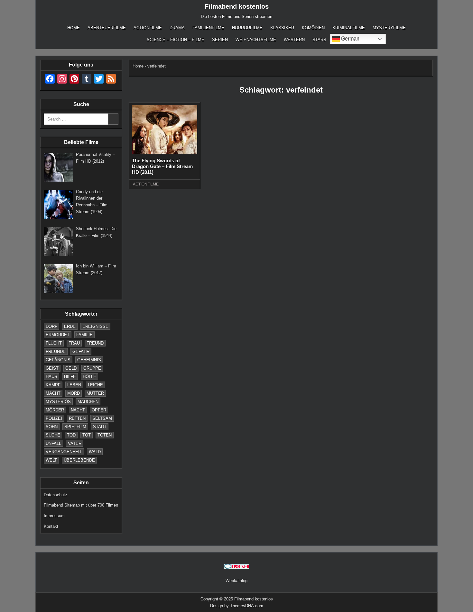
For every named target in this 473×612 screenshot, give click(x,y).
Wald (95, 451)
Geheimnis (89, 359)
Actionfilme (148, 27)
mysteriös (58, 401)
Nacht (78, 410)
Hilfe (70, 376)
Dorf (51, 326)
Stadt (100, 426)
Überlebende (79, 460)
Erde (70, 326)
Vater (74, 443)
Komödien (313, 27)
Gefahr (80, 351)
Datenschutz (55, 494)
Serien (220, 39)
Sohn (52, 426)
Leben (74, 384)
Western (294, 39)
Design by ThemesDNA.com (236, 605)
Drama (177, 27)
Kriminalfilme (348, 27)
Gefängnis (58, 359)
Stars (319, 39)
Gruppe (92, 368)
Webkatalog (236, 580)
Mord (73, 393)
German (349, 38)
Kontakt (51, 526)
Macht (53, 393)
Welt (51, 460)
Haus (51, 376)
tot (86, 435)
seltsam (102, 418)
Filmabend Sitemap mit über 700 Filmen (81, 505)
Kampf (53, 384)
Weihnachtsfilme (256, 39)
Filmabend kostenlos (237, 6)
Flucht (54, 343)
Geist (52, 368)
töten (104, 435)
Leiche (95, 384)
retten (77, 418)
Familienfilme (208, 27)
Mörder (55, 410)
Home (73, 27)
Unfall (53, 443)
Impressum (54, 515)
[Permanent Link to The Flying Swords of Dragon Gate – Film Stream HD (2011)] (164, 129)
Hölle (89, 376)
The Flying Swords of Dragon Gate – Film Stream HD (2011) (162, 166)
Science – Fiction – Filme (175, 39)
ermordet (58, 334)
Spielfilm (75, 426)
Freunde (56, 351)
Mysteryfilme (389, 27)
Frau (74, 343)
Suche (53, 435)
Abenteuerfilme (107, 27)
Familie (84, 334)
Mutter (95, 393)
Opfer (99, 410)
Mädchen (88, 401)
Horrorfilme (247, 27)
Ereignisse (95, 326)
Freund (95, 343)
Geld (71, 368)
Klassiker (282, 27)
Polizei (54, 418)
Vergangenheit (64, 451)
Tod (71, 435)
